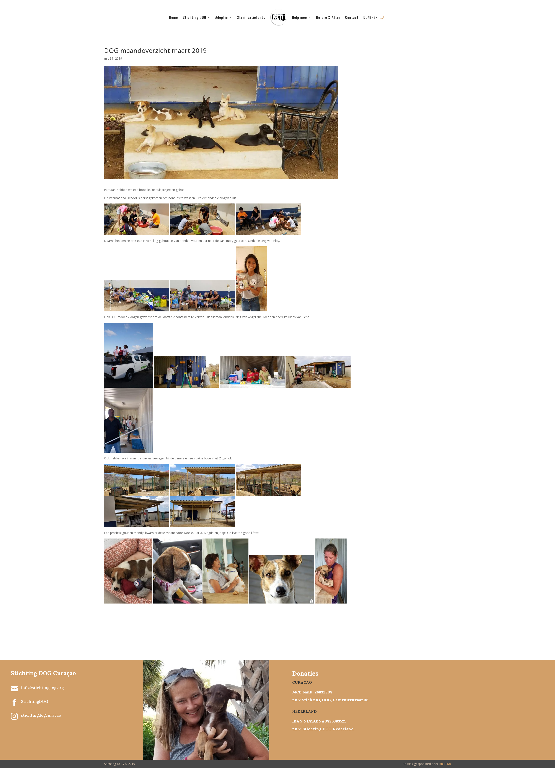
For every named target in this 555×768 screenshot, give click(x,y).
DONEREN (370, 17)
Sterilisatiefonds (251, 17)
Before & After (328, 17)
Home (173, 17)
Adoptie (221, 17)
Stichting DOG (194, 17)
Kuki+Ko (445, 764)
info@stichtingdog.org (42, 687)
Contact (352, 17)
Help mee (299, 17)
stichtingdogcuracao (41, 715)
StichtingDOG (34, 701)
